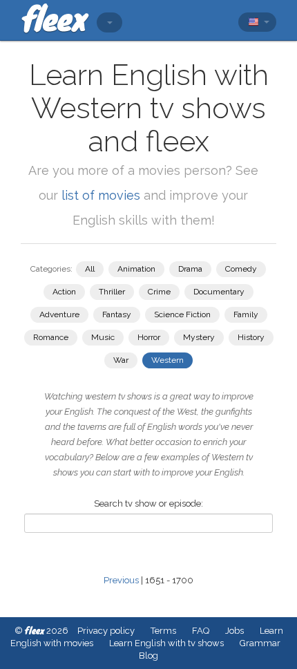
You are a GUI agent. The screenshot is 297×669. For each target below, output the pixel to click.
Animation (136, 269)
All (90, 269)
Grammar (260, 643)
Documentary (219, 291)
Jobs (234, 630)
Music (103, 337)
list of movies (100, 195)
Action (64, 291)
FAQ (200, 630)
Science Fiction (182, 314)
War (120, 360)
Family (245, 314)
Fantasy (116, 314)
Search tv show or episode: (148, 503)
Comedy (241, 269)
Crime (159, 291)
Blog (148, 655)
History (251, 337)
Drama (190, 269)
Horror (148, 337)
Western (167, 360)
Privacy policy (106, 630)
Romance (50, 337)
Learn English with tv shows (166, 643)
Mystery (199, 337)
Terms (163, 630)
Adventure (59, 314)
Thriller (112, 291)
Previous (121, 580)
